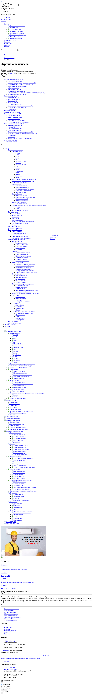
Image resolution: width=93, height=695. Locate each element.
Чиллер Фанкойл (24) (14, 89)
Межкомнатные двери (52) (12, 112)
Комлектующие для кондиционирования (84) (22, 83)
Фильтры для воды (21, 282)
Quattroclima (19, 171)
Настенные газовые (22, 246)
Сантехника (11, 137)
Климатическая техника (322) (13, 79)
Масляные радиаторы (22, 187)
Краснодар (6, 684)
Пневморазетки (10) (14, 119)
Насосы (14, 251)
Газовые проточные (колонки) (25, 266)
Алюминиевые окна (10, 142)
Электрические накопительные (25, 264)
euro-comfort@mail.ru (10, 669)
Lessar (17, 169)
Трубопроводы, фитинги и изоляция (23, 311)
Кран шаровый (20, 288)
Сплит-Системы (17, 151)
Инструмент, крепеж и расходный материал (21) (23, 133)
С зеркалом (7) (12, 101)
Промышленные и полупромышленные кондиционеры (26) (26, 92)
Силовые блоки (17, 231)
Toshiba (18, 174)
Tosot (17, 177)
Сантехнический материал (16, 239)
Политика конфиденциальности (11, 658)
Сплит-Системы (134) (15, 81)
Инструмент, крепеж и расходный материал (25, 293)
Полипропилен (20, 318)
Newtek (18, 153)
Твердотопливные (21, 243)
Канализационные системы (24, 313)
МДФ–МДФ (16, 218)
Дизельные (19, 249)
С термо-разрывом (17, 220)
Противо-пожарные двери (20, 223)
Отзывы (6, 46)
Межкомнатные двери (15, 228)
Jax (16, 159)
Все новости (4, 565)
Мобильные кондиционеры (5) (17, 86)
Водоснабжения (17, 274)
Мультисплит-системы (19, 202)
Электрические (20, 248)
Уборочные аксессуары (19, 233)
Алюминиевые (20, 297)
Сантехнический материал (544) (14, 124)
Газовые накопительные (23, 267)
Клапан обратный (21, 287)
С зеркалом (15, 217)
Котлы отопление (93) (15, 125)
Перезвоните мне (6, 19)
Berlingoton (19, 176)
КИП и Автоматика (22, 285)
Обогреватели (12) (13, 88)
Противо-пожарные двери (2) (17, 107)
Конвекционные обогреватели (25, 189)
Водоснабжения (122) (14, 130)
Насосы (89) (11, 127)
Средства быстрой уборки (20, 236)
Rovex (17, 158)
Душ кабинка (20, 305)
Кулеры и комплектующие (20, 210)
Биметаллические (21, 298)
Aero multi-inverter (21, 203)
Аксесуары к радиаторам (23, 302)
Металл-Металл (17, 215)
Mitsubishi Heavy (21, 161)
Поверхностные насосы (23, 253)
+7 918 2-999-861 (6, 17)
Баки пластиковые (21, 277)
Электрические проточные (24, 269)
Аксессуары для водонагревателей (26, 272)
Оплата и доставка (10, 40)
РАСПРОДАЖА (13, 321)
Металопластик (20, 315)
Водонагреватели (17, 262)
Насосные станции (21, 259)
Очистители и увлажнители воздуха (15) (20, 84)
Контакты (7, 45)
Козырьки (15, 225)
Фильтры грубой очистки (23, 292)
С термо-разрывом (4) (14, 104)
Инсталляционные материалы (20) (18, 122)
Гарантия (7, 42)
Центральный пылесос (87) (12, 114)
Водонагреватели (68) (15, 128)
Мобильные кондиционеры (20, 182)
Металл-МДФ (16, 213)
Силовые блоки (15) (14, 115)
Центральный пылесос (15, 230)
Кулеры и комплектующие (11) (17, 94)
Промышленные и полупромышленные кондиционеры (29, 205)
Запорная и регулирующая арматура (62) (20, 132)
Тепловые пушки (21, 192)
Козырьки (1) (12, 109)
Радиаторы (15, 295)
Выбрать (3, 689)
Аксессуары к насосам (22, 261)
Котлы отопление (17, 241)
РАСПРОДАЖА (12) (10, 140)
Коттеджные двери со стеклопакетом (23, 221)
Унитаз (18, 310)
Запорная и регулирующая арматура (23, 284)
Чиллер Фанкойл (17, 194)
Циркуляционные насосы (23, 256)
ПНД (17, 316)
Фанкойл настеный (21, 195)
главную (12, 73)
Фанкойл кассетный (22, 199)
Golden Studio (5, 650)
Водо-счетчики (20, 279)
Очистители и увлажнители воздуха (23, 181)
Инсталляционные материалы (21, 238)
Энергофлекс (20, 319)
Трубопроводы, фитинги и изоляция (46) (20, 138)
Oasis (17, 172)
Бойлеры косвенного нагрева (25, 270)
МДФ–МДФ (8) (13, 102)
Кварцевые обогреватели (23, 190)
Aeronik (18, 168)
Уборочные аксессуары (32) (16, 117)
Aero (17, 166)
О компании (8, 43)
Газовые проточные (19, 460)
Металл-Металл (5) (14, 99)
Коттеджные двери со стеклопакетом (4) (20, 106)
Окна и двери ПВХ (14, 226)
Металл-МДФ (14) (13, 97)
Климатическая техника (15, 150)
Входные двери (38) (10, 96)
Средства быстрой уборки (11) (17, 120)
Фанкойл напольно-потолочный (26, 197)
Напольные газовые (22, 244)
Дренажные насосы (22, 257)
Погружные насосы (22, 254)
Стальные (19, 300)
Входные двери (13, 212)
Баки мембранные (21, 275)
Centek (18, 156)
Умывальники (20, 308)
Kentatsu (18, 163)
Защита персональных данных (30, 658)
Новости (7, 629)
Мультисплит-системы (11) (16, 91)
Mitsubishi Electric (21, 164)
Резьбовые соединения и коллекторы (27, 290)
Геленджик (6, 686)
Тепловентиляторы (21, 186)
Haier (17, 154)
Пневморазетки (17, 235)
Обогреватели (16, 184)
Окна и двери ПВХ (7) (11, 110)
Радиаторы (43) (12, 135)
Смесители (19, 306)
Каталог (6, 24)
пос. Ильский (7, 688)
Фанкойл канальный (22, 200)
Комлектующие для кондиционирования (24, 179)
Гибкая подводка (21, 280)
